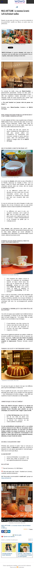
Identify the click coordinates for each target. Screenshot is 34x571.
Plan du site (13, 567)
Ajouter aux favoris (9, 536)
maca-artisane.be (6, 478)
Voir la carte (18, 535)
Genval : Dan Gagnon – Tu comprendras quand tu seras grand (25, 555)
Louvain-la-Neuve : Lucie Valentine (9, 554)
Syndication (21, 567)
